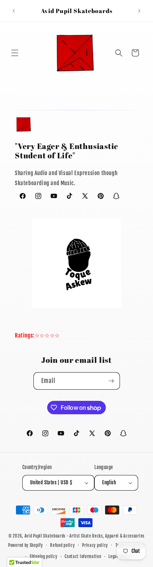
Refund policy (62, 545)
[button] (15, 53)
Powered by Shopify (25, 545)
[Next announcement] (139, 11)
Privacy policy (95, 545)
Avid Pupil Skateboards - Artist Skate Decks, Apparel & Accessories (84, 536)
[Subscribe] (111, 381)
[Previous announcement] (14, 11)
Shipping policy (44, 556)
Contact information (83, 556)
